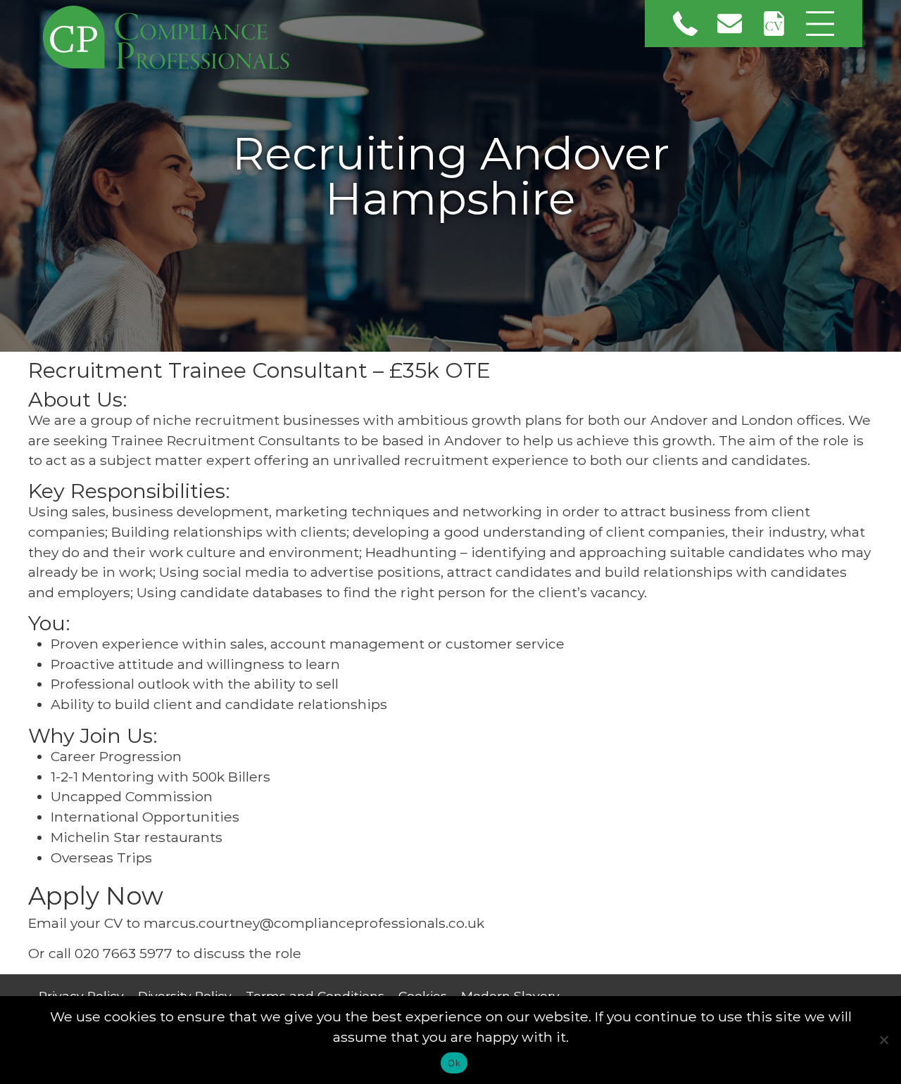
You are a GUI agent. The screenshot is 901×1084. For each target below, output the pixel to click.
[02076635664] (685, 23)
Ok (454, 1063)
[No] (883, 1040)
